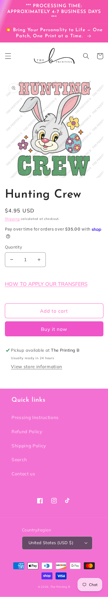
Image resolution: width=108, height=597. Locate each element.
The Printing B (60, 586)
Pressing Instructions (35, 417)
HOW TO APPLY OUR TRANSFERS (46, 284)
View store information (36, 366)
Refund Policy (27, 431)
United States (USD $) (51, 542)
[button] (8, 56)
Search (19, 459)
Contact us (23, 474)
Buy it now (54, 329)
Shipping (12, 219)
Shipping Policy (29, 445)
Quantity (13, 247)
